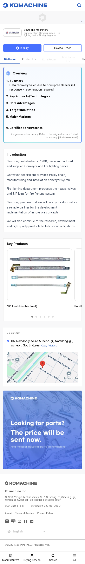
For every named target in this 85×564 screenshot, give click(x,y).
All (74, 560)
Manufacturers (10, 560)
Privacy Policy (45, 513)
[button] (77, 528)
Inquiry (24, 47)
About (8, 513)
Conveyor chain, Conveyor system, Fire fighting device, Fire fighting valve (42, 34)
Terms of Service (24, 513)
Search (53, 560)
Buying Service (32, 560)
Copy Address (49, 345)
